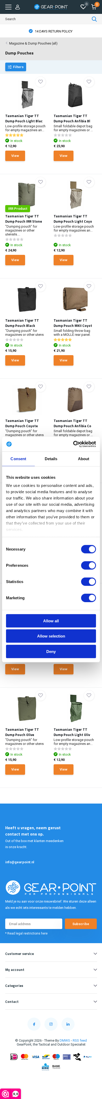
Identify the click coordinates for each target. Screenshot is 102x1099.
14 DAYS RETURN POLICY (53, 31)
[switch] (88, 565)
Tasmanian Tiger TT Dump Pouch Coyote (22, 423)
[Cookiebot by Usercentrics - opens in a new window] (73, 444)
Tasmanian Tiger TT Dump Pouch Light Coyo (73, 218)
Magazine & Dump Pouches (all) (33, 43)
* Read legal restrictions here (26, 933)
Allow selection (51, 636)
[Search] (94, 19)
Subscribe (80, 924)
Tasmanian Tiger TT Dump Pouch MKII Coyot (73, 323)
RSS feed (80, 1040)
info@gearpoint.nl (19, 862)
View (15, 156)
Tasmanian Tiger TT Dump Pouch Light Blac (24, 118)
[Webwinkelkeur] (51, 1079)
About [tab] (83, 458)
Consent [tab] (18, 458)
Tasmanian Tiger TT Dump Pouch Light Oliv (72, 732)
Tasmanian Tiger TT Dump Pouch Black (22, 323)
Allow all (51, 620)
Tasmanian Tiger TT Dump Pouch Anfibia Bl (72, 118)
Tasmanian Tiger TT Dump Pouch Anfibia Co (72, 423)
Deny (51, 651)
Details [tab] (51, 458)
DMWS (65, 1040)
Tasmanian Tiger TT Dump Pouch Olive (22, 732)
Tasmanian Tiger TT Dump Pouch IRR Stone (23, 218)
